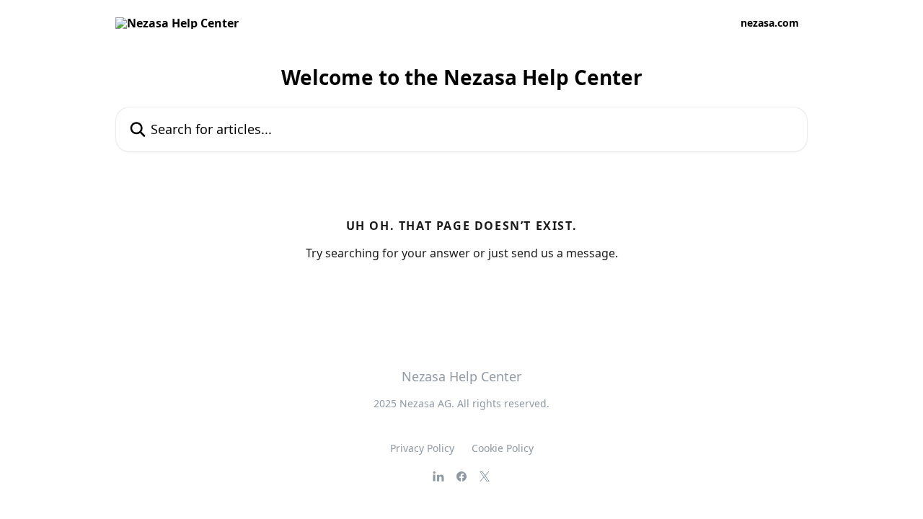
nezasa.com (770, 23)
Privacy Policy (422, 448)
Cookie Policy (503, 448)
